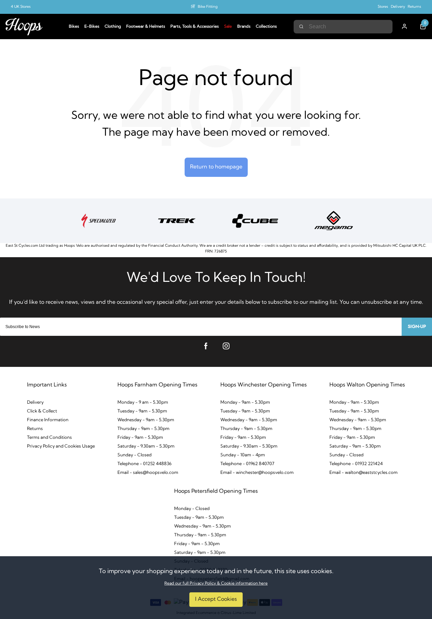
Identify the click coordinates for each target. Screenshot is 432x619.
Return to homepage (216, 167)
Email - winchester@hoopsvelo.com (257, 472)
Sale (228, 27)
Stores (383, 7)
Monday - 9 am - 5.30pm (142, 402)
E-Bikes (91, 27)
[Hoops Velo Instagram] (226, 346)
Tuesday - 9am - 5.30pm (142, 411)
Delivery (398, 7)
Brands (243, 27)
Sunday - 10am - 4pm (242, 455)
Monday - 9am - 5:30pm (354, 402)
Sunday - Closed (134, 455)
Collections (266, 27)
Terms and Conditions (49, 437)
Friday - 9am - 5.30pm (140, 437)
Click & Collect (42, 411)
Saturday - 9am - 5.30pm (355, 446)
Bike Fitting (208, 7)
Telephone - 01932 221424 (356, 464)
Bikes (74, 27)
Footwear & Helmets (145, 27)
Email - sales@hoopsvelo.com (147, 472)
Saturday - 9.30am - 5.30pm (145, 446)
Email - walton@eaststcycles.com (363, 472)
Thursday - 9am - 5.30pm (143, 429)
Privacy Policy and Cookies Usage (61, 446)
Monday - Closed (192, 509)
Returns (414, 7)
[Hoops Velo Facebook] (205, 346)
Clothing (113, 27)
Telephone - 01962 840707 (247, 464)
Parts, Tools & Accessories (194, 27)
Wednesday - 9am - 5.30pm (145, 420)
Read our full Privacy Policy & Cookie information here (216, 584)
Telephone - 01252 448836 (144, 464)
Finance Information (48, 420)
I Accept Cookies (216, 599)
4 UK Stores (21, 7)
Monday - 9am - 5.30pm (245, 402)
